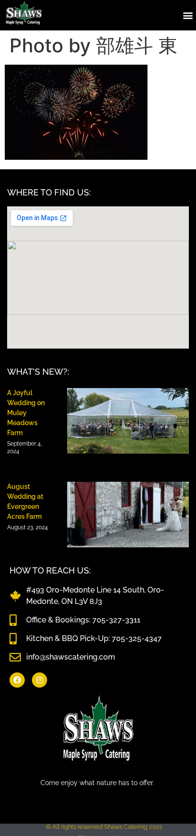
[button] (188, 15)
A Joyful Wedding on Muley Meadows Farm (26, 413)
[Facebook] (17, 680)
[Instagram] (39, 680)
